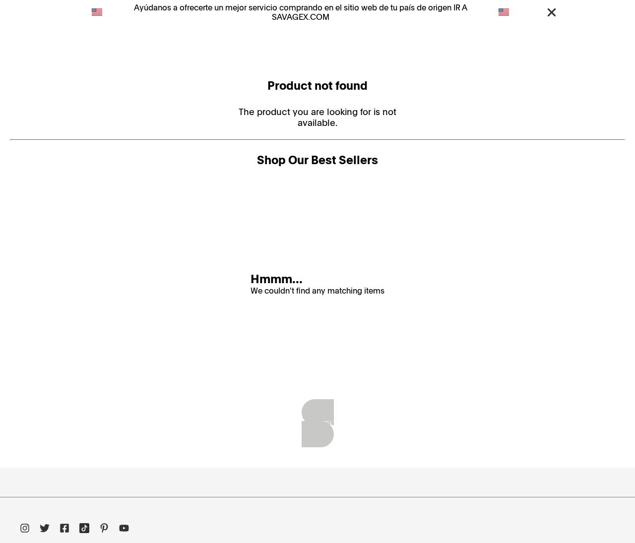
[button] (552, 11)
